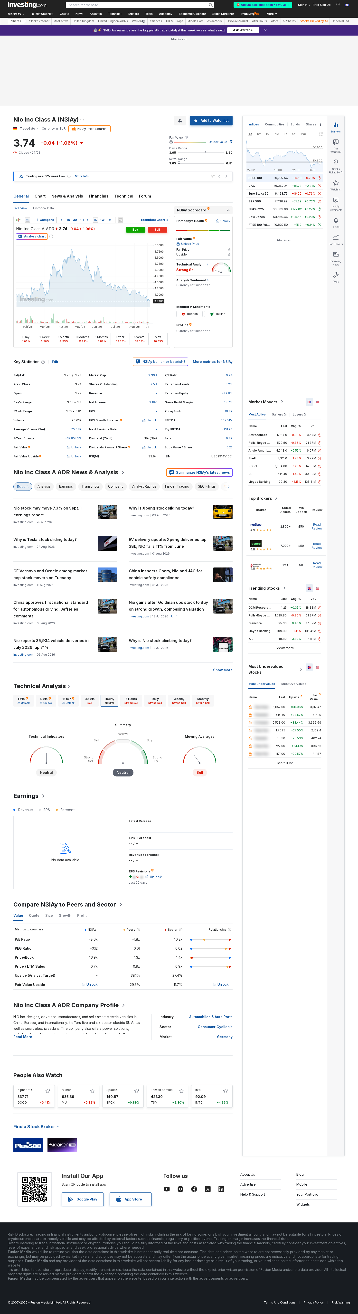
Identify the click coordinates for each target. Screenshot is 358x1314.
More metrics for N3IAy (213, 361)
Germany (225, 1037)
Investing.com (139, 616)
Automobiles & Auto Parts (211, 1017)
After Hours (259, 21)
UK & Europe (174, 21)
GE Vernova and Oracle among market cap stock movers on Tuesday (50, 574)
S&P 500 (254, 201)
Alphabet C (25, 1090)
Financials (98, 196)
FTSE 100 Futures (260, 225)
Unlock (92, 984)
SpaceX (112, 1090)
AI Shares (289, 21)
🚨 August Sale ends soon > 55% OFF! (262, 5)
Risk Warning (341, 1302)
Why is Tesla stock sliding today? (45, 539)
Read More (22, 1037)
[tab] (23, 701)
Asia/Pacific (215, 21)
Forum (145, 196)
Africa (275, 21)
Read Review (317, 526)
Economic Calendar (192, 14)
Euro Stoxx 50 (258, 193)
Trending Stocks (264, 588)
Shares (16, 21)
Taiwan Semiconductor (167, 1090)
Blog (300, 1174)
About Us (247, 1174)
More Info (82, 176)
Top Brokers (260, 498)
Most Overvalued (293, 684)
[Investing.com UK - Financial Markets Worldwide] (27, 4)
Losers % (300, 414)
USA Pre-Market (237, 21)
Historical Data (43, 208)
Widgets (303, 1204)
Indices (253, 124)
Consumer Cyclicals (215, 1027)
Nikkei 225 (256, 209)
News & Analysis (67, 196)
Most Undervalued (261, 684)
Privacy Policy (314, 1302)
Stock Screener (223, 14)
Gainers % (279, 414)
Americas (156, 21)
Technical (123, 196)
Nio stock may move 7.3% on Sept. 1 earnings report (47, 511)
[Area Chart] (27, 220)
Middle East (195, 21)
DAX (251, 186)
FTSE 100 (255, 178)
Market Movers (262, 401)
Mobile (301, 1184)
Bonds (295, 124)
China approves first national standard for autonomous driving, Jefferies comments (50, 609)
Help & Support (252, 1194)
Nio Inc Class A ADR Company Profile (66, 1005)
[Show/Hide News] (120, 220)
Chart (40, 196)
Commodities (274, 124)
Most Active (61, 21)
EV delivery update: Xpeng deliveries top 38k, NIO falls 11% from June (168, 543)
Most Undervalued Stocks (265, 669)
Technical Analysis (39, 686)
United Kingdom (83, 21)
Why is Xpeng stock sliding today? (161, 508)
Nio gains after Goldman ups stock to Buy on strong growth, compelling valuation (168, 606)
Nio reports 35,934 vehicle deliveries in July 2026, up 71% (51, 644)
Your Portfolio (307, 1194)
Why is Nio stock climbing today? (160, 640)
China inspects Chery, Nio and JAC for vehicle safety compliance (165, 574)
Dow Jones (256, 217)
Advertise (248, 1184)
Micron (67, 1090)
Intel (198, 1090)
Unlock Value (218, 142)
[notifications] (338, 4)
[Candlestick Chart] (18, 220)
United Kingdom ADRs (113, 21)
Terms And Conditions (280, 1302)
